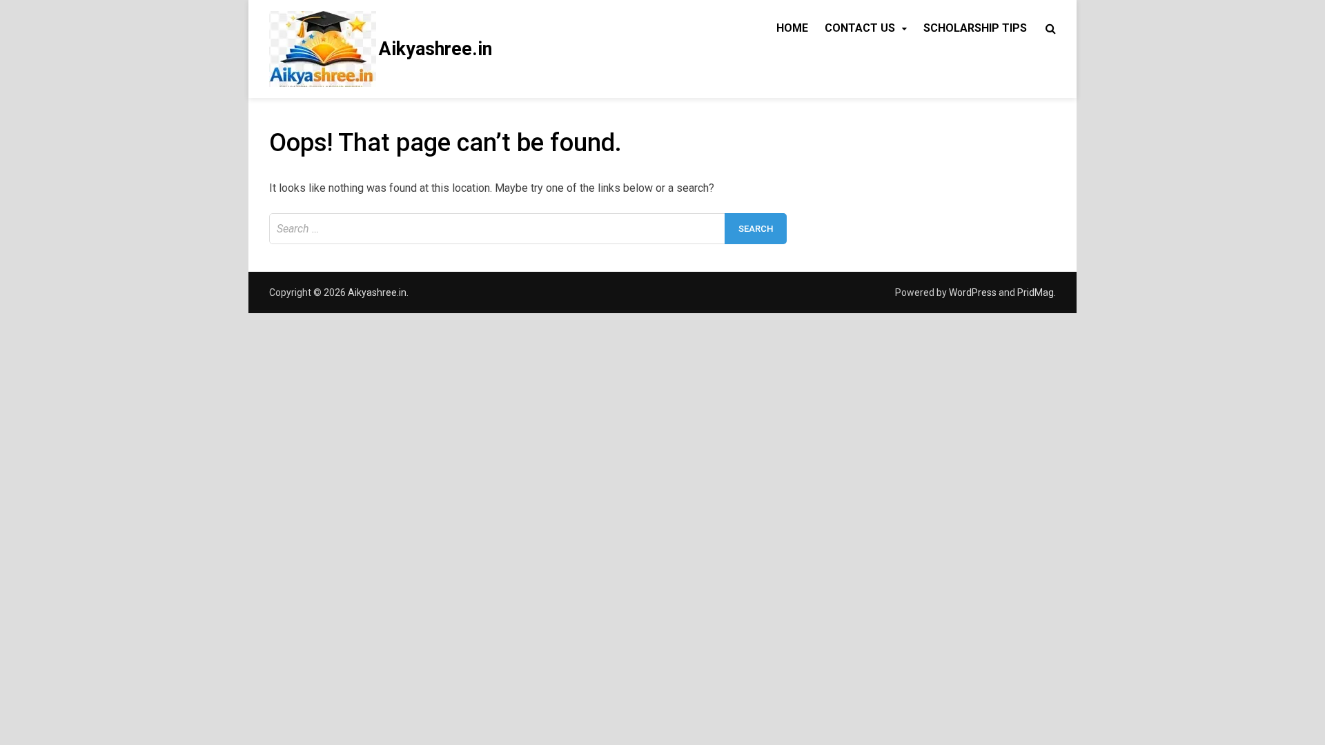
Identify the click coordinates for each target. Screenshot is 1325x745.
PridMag (1035, 292)
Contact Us (860, 27)
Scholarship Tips (975, 27)
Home (792, 27)
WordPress (973, 292)
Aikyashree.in (435, 49)
